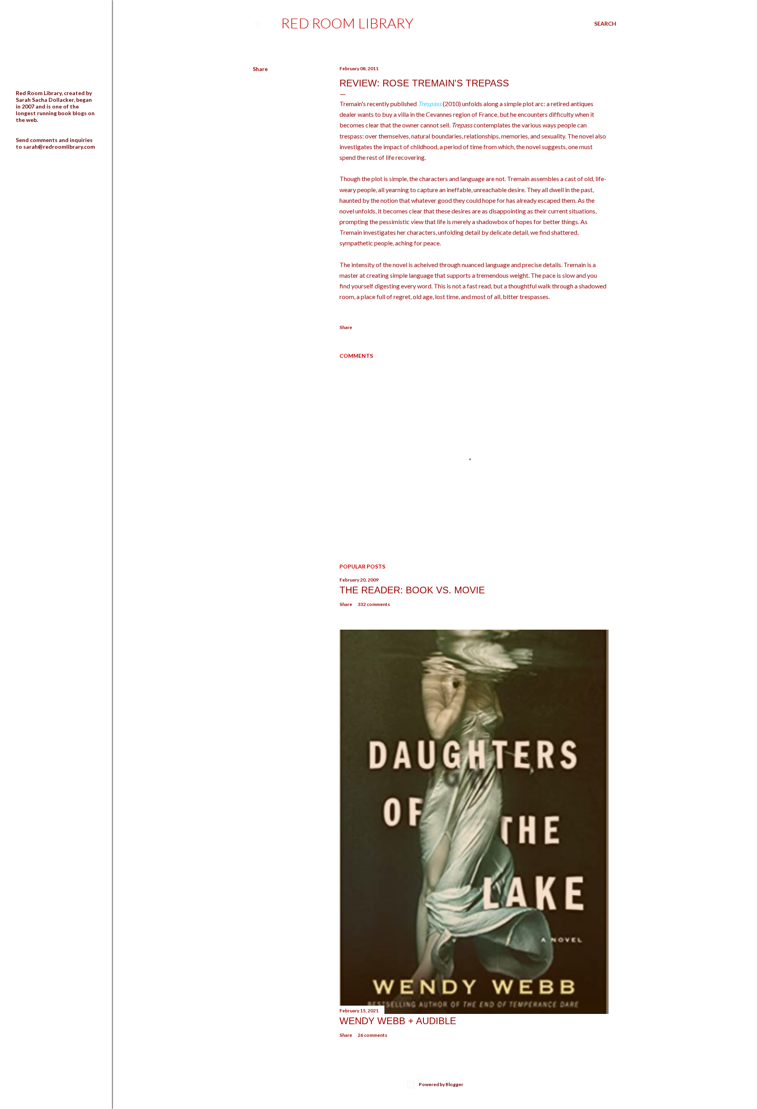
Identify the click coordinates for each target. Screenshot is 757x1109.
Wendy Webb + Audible (397, 1020)
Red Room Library (347, 23)
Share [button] (260, 68)
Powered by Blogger (441, 1084)
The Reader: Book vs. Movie (412, 590)
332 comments (374, 604)
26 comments (372, 1035)
